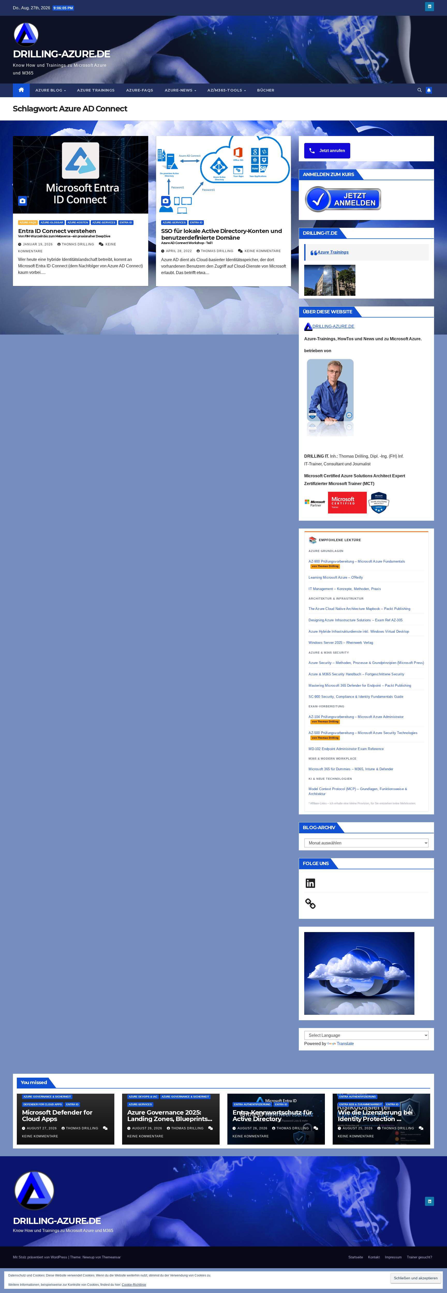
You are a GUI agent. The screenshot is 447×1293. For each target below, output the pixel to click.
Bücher (265, 90)
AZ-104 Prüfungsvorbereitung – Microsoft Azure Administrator (356, 719)
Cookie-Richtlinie (134, 1285)
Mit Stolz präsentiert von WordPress (40, 1257)
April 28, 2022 (179, 251)
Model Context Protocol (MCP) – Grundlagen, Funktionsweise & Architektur (358, 791)
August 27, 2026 (42, 1128)
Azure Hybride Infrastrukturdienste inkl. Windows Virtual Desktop (359, 631)
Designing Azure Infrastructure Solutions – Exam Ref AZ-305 (356, 620)
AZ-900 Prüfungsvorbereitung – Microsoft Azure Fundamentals (357, 563)
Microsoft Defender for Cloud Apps (57, 1116)
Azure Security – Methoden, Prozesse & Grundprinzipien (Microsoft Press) (366, 663)
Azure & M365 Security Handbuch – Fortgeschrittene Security (356, 674)
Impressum (393, 1257)
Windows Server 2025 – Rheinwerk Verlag (341, 643)
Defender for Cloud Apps (43, 1104)
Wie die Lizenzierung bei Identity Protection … (375, 1116)
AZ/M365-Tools (225, 90)
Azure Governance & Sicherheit (47, 1096)
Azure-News (179, 90)
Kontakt (374, 1257)
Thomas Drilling (78, 244)
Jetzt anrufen (331, 150)
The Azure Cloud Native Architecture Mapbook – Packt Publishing (359, 609)
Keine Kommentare (263, 251)
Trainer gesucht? (419, 1257)
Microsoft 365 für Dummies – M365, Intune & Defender (351, 769)
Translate (345, 1043)
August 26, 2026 (147, 1128)
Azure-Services (103, 222)
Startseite (355, 1257)
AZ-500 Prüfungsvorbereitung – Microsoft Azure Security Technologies (363, 735)
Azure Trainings (96, 90)
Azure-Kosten (78, 222)
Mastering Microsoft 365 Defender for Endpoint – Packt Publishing (360, 685)
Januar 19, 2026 (38, 244)
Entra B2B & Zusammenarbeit (360, 1104)
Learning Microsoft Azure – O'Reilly (336, 577)
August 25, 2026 (358, 1128)
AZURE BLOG (49, 90)
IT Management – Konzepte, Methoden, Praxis (345, 589)
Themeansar (111, 1257)
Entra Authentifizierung (252, 1104)
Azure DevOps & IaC (143, 1096)
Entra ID (126, 222)
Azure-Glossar (52, 222)
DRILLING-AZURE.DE (61, 54)
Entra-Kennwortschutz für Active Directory (272, 1116)
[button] (420, 90)
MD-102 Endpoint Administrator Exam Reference (346, 749)
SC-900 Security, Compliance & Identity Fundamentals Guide (356, 697)
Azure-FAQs (139, 90)
